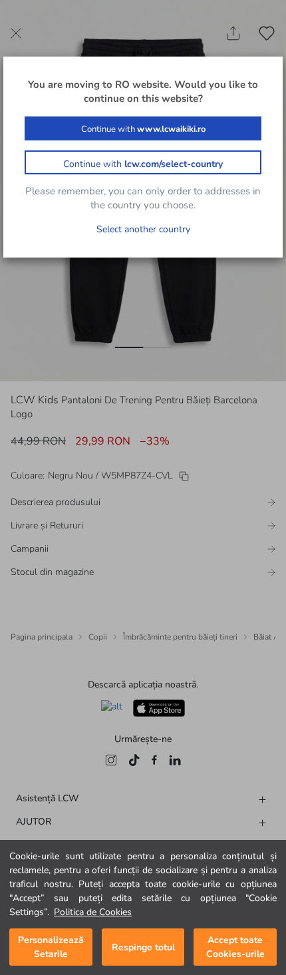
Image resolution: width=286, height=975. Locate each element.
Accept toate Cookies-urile (235, 947)
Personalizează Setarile (51, 947)
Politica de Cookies (93, 912)
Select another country (143, 229)
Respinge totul (143, 947)
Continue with (143, 129)
